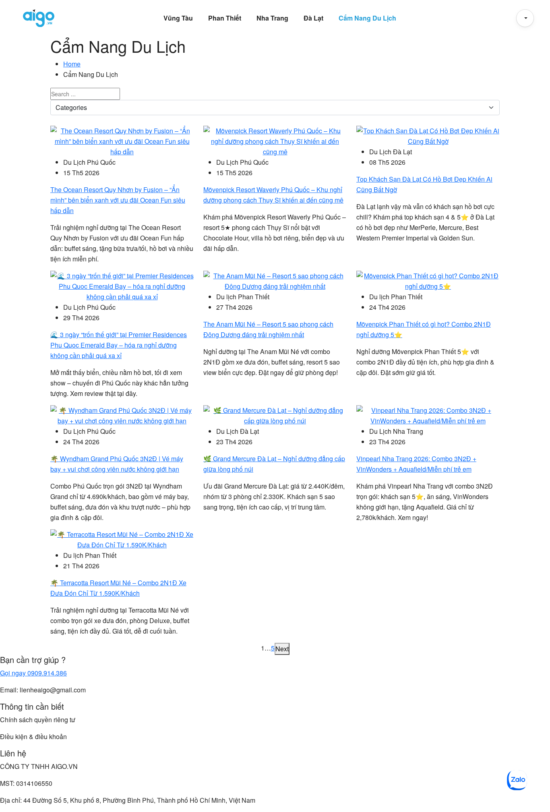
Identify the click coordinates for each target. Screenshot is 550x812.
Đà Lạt (313, 18)
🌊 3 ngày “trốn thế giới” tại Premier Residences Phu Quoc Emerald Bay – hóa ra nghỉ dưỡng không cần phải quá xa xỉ (118, 345)
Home (72, 63)
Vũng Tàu (178, 18)
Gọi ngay (33, 672)
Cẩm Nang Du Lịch (367, 18)
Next (282, 648)
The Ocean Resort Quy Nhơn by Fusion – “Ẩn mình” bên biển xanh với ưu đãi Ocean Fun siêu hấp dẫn (117, 200)
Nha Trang (272, 18)
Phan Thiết (224, 18)
